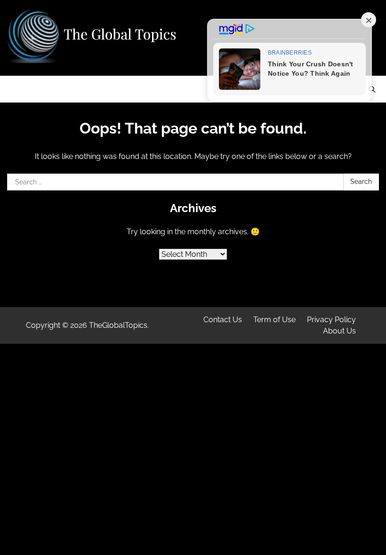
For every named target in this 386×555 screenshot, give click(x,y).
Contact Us (222, 319)
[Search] (372, 89)
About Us (339, 330)
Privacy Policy (331, 319)
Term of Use (274, 319)
